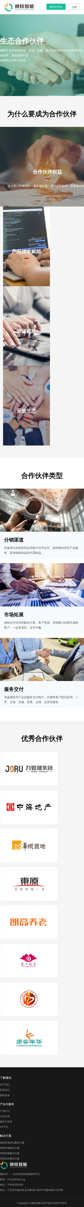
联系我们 (5, 1089)
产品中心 (5, 1110)
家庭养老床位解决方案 (12, 1142)
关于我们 (5, 1084)
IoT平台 (4, 1126)
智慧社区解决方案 (10, 1158)
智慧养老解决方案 (10, 1147)
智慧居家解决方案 (10, 1153)
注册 (74, 7)
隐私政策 (5, 1095)
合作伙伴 (5, 1116)
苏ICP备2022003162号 (54, 1203)
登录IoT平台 (56, 6)
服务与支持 (6, 1121)
